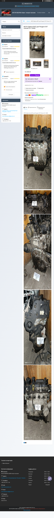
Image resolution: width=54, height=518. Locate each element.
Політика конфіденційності (40, 508)
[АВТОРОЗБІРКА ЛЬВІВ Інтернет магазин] (6, 12)
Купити (27, 75)
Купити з (33, 75)
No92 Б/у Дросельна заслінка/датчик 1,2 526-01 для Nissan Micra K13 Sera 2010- (11, 52)
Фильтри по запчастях (7, 29)
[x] (25, 442)
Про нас (4, 32)
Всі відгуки (11, 94)
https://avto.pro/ (6, 463)
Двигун (28, 21)
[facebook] (24, 442)
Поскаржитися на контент (29, 508)
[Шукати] (18, 21)
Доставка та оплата (6, 35)
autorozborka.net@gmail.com (8, 116)
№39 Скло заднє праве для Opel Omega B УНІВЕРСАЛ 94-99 (10, 82)
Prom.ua (33, 507)
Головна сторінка (41, 12)
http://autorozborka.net (6, 487)
